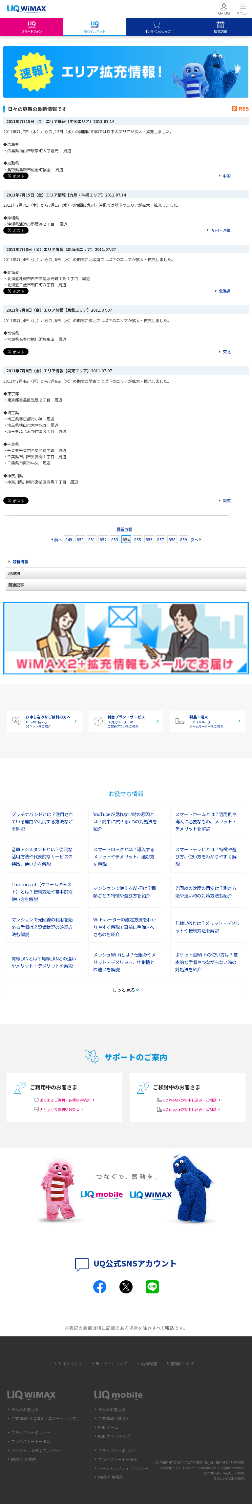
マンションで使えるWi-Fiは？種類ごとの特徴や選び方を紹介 (124, 891)
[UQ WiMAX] (26, 9)
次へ (194, 539)
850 (80, 539)
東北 (227, 351)
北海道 (225, 291)
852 (103, 539)
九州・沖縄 (221, 230)
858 (172, 539)
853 (114, 539)
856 (149, 539)
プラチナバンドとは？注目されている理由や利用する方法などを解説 (42, 821)
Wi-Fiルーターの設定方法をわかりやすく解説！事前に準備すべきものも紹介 (124, 926)
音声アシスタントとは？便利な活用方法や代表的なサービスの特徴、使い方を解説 (42, 856)
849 (68, 539)
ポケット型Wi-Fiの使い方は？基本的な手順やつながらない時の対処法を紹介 (206, 962)
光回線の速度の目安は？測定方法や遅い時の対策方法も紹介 (205, 891)
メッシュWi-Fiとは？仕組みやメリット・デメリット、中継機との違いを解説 (124, 962)
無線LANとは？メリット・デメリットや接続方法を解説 (207, 927)
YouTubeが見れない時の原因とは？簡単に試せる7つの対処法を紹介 (125, 821)
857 (160, 539)
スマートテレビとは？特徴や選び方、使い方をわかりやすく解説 (205, 856)
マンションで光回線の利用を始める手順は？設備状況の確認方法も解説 (42, 926)
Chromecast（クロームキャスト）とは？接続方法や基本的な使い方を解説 (42, 891)
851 (91, 539)
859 (183, 539)
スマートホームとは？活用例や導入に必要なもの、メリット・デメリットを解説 (205, 821)
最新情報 (124, 529)
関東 (227, 500)
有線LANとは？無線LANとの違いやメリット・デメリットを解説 (43, 962)
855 (137, 539)
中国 (227, 175)
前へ (58, 539)
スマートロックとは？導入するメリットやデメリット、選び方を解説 (123, 856)
